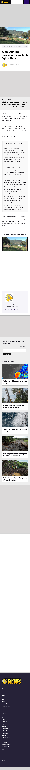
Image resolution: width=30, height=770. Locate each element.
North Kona (6, 733)
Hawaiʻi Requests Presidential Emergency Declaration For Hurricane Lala (15, 454)
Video (3, 749)
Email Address (7, 348)
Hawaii (3, 719)
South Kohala (6, 737)
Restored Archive (6, 744)
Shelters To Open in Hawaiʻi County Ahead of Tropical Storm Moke (15, 479)
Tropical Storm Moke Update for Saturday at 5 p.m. (15, 430)
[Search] (26, 2)
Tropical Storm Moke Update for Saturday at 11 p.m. (15, 382)
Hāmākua (5, 722)
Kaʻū (4, 726)
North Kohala (6, 731)
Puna (4, 735)
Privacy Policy (5, 701)
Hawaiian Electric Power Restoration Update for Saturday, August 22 (13, 406)
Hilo (4, 724)
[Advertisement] (15, 15)
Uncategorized (5, 746)
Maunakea (5, 728)
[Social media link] (5, 309)
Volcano (5, 742)
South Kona (6, 740)
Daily (3, 717)
